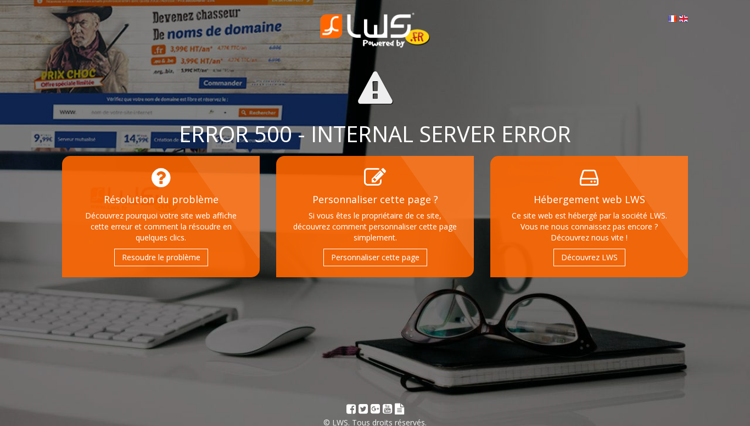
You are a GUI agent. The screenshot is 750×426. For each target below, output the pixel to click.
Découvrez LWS (589, 257)
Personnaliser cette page (375, 257)
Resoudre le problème (161, 257)
